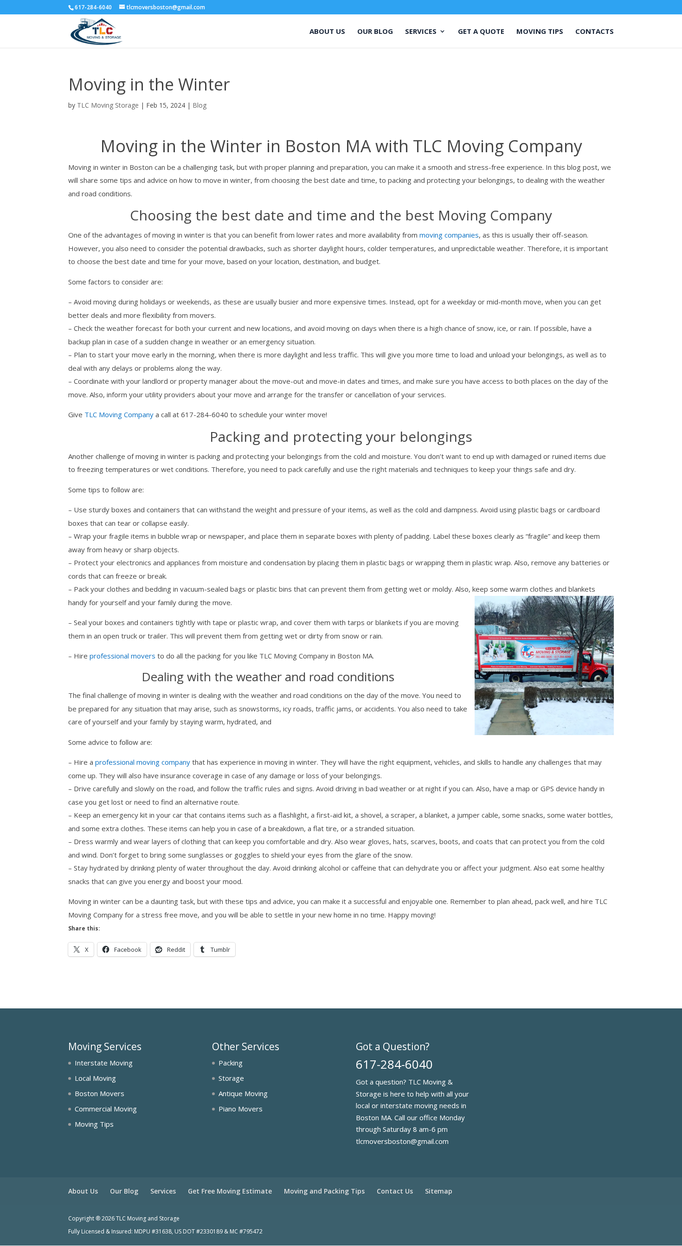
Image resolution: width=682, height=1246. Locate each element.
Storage (231, 1078)
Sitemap (438, 1191)
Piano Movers (241, 1108)
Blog (199, 105)
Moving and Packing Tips (324, 1191)
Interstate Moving (104, 1062)
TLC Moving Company (119, 414)
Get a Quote (481, 32)
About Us (327, 32)
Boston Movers (99, 1093)
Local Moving (95, 1078)
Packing (231, 1062)
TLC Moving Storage (108, 105)
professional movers (122, 655)
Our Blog (375, 32)
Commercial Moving (106, 1108)
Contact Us (395, 1191)
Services (421, 32)
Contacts (594, 32)
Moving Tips (539, 32)
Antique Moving (243, 1093)
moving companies (449, 234)
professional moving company (142, 762)
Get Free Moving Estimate (230, 1191)
